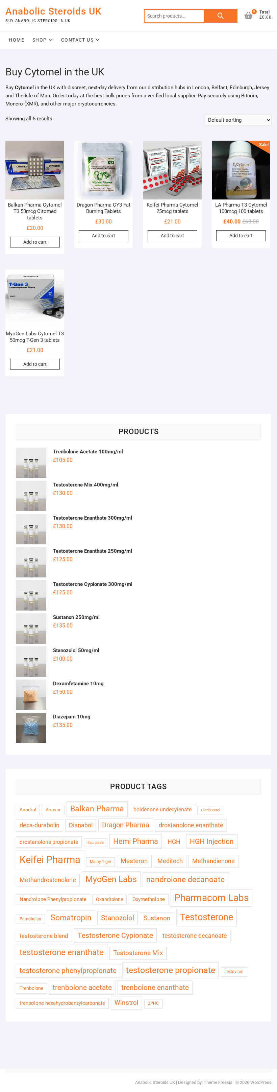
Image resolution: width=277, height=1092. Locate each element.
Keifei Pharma (50, 859)
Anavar (53, 809)
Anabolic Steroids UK (53, 11)
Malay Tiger (100, 861)
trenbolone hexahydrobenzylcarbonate (62, 1003)
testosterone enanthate (62, 952)
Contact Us (77, 40)
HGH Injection (212, 841)
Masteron (134, 861)
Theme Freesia (218, 1082)
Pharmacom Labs (211, 897)
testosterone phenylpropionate (68, 971)
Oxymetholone (148, 899)
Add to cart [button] (35, 242)
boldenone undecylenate (162, 809)
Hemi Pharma (135, 841)
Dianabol (81, 825)
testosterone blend (44, 935)
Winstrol (126, 1002)
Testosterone (206, 917)
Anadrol (28, 809)
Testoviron (234, 971)
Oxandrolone (109, 899)
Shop (39, 40)
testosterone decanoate (194, 935)
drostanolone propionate (49, 842)
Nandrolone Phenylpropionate (53, 899)
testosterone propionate (170, 970)
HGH (174, 841)
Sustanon (157, 918)
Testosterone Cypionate (115, 935)
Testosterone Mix (138, 953)
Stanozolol (117, 918)
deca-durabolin (39, 825)
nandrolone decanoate (185, 879)
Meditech (170, 860)
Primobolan (30, 919)
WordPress (261, 1082)
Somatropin (71, 917)
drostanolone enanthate (191, 825)
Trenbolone (31, 988)
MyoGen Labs (111, 879)
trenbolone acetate (82, 987)
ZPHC (153, 1003)
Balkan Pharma (97, 808)
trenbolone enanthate (155, 987)
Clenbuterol (210, 810)
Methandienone (213, 860)
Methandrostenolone (48, 879)
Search (220, 16)
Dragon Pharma (125, 825)
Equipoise (95, 842)
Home (16, 40)
